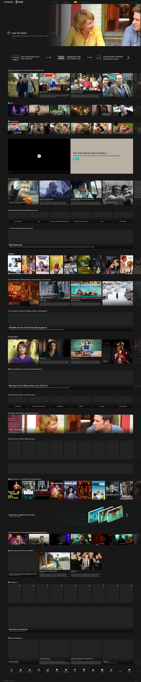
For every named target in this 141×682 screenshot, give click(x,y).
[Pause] (39, 156)
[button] (136, 2)
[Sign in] (134, 2)
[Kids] (75, 2)
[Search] (132, 2)
